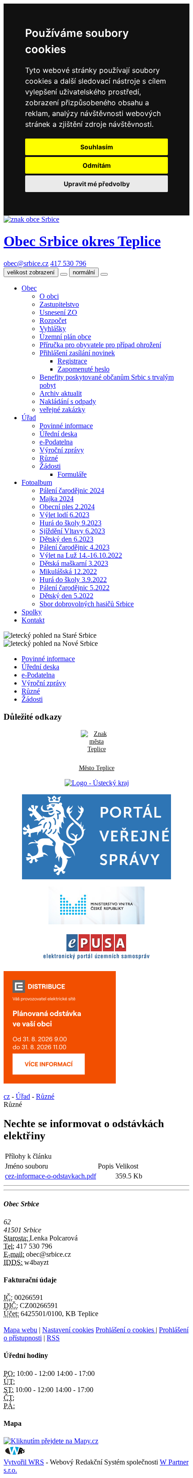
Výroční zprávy (61, 450)
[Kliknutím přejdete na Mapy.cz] (51, 1441)
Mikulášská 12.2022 (68, 571)
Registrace (72, 361)
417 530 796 (68, 263)
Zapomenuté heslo (83, 369)
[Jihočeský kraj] (97, 783)
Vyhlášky (52, 328)
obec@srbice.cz (26, 263)
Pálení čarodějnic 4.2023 (74, 547)
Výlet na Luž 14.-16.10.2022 (80, 555)
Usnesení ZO (58, 312)
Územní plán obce (65, 336)
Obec (29, 288)
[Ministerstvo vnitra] (96, 922)
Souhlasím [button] (96, 147)
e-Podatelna (56, 442)
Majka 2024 (56, 498)
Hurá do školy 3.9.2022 (73, 579)
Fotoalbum (37, 482)
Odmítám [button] (97, 165)
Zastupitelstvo (59, 304)
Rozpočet (52, 320)
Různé (48, 458)
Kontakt (33, 620)
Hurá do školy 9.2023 (70, 523)
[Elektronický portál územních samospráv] (96, 959)
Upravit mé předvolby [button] (97, 184)
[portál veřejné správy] (96, 836)
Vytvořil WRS (24, 1462)
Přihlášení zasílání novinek (77, 353)
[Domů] (31, 219)
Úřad (29, 417)
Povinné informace (66, 426)
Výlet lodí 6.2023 (64, 515)
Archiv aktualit (60, 393)
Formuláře (72, 474)
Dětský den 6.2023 (66, 539)
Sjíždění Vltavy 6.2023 (72, 531)
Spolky (32, 612)
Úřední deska (58, 434)
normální (84, 272)
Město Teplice (96, 767)
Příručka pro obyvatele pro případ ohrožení (100, 345)
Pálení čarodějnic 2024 (71, 490)
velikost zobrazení (31, 272)
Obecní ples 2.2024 (67, 507)
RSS (53, 1338)
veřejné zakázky (62, 409)
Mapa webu (20, 1330)
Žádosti (50, 466)
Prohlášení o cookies (126, 1330)
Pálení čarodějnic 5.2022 (74, 587)
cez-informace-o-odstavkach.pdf (50, 1176)
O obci (49, 296)
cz (7, 1096)
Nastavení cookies (68, 1330)
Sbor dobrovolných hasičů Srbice (86, 604)
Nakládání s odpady (67, 401)
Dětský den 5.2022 (66, 596)
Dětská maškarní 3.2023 (73, 563)
